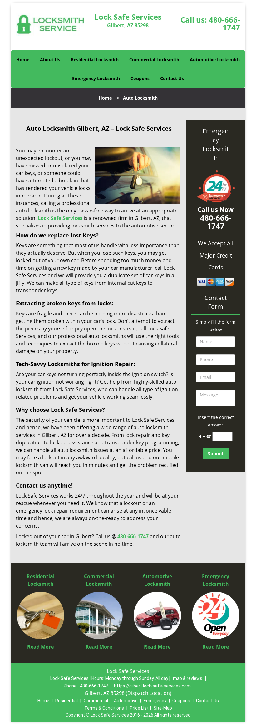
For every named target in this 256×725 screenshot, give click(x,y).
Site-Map (163, 708)
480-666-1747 (224, 23)
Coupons (140, 78)
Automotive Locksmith (215, 60)
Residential (66, 700)
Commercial (96, 700)
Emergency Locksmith (96, 78)
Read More (40, 646)
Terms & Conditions (104, 708)
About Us (50, 60)
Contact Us (172, 78)
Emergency (155, 700)
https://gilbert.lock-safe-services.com (152, 685)
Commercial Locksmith (154, 60)
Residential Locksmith (95, 60)
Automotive (126, 700)
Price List (139, 708)
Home (22, 60)
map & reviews (188, 678)
